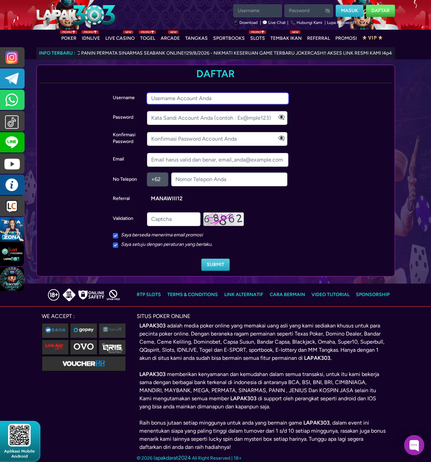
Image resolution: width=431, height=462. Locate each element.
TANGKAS (196, 38)
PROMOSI (346, 38)
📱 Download (246, 22)
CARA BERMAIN (287, 294)
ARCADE (170, 36)
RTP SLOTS (149, 294)
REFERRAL (318, 38)
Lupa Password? (341, 22)
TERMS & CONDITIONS (192, 294)
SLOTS (257, 36)
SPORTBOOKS (229, 38)
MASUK (349, 10)
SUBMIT (215, 264)
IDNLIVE (91, 36)
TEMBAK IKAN (286, 36)
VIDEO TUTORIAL (330, 294)
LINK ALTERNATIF (243, 294)
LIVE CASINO (120, 36)
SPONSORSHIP (373, 294)
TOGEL (147, 36)
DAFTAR (380, 10)
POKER (68, 36)
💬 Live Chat (274, 22)
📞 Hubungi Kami (306, 22)
